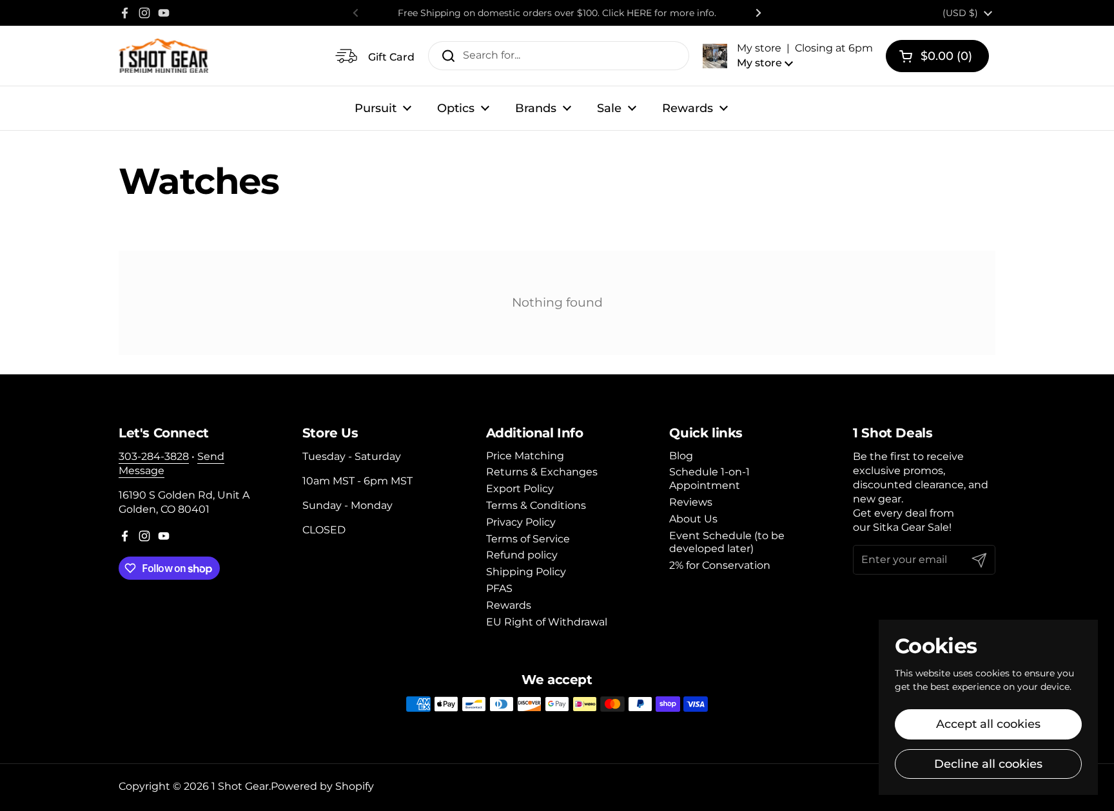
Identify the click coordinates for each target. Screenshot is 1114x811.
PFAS (499, 588)
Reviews (690, 502)
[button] (788, 55)
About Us (693, 519)
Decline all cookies (988, 764)
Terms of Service (528, 539)
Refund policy (522, 555)
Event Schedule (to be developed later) (727, 542)
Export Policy (520, 488)
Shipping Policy (526, 572)
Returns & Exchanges (542, 472)
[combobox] (558, 55)
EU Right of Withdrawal (546, 622)
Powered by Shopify (322, 786)
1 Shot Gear (240, 786)
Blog (681, 456)
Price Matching (525, 456)
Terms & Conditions (536, 505)
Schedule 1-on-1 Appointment (709, 478)
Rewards (508, 605)
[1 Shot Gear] (163, 56)
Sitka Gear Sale (911, 527)
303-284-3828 (154, 456)
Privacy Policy (521, 522)
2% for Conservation (719, 565)
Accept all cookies (988, 724)
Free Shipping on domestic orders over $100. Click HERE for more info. (557, 12)
